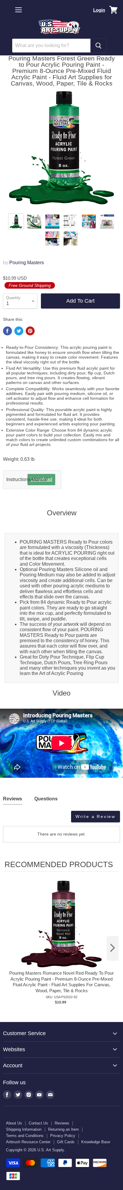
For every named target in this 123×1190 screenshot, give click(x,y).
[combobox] (51, 45)
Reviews (62, 1123)
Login (99, 10)
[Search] (98, 45)
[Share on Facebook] (7, 330)
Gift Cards (66, 1142)
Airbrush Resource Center (28, 1142)
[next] (113, 948)
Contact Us (38, 1123)
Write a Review (96, 816)
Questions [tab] (46, 798)
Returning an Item (63, 1129)
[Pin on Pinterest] (30, 330)
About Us (14, 1123)
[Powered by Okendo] (18, 818)
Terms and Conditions (25, 1135)
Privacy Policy (62, 1135)
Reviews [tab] (12, 798)
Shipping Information (23, 1129)
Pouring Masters (26, 262)
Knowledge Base (95, 1142)
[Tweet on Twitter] (18, 330)
